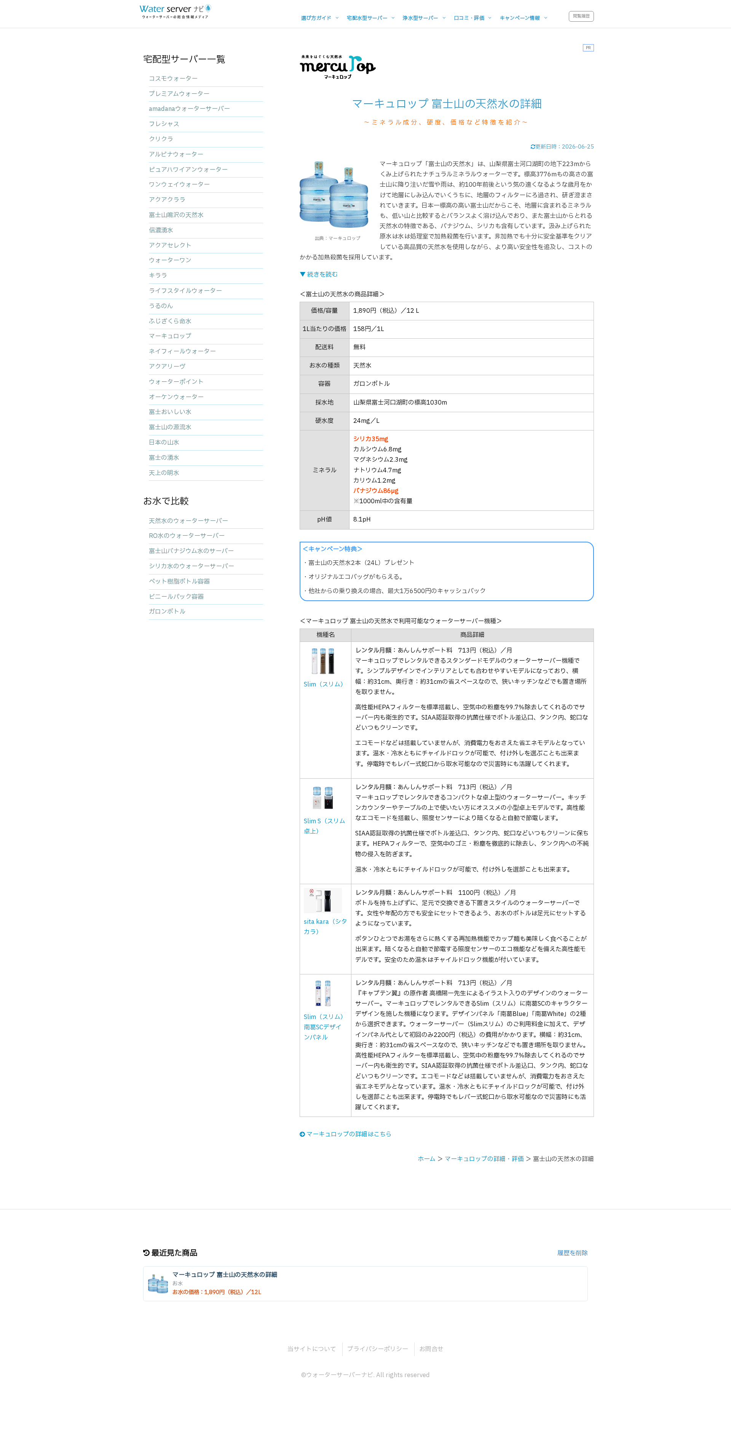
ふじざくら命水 (170, 321)
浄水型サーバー (420, 18)
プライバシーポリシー (377, 1349)
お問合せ (431, 1349)
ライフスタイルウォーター (185, 291)
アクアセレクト (170, 245)
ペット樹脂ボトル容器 (179, 581)
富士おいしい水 (170, 412)
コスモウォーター (173, 78)
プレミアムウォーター (179, 94)
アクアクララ (167, 200)
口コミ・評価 (469, 18)
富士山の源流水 (170, 427)
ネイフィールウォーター (182, 351)
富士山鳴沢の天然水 (176, 215)
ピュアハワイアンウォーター (188, 169)
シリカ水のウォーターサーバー (191, 566)
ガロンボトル (167, 611)
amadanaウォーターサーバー (189, 109)
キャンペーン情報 (520, 18)
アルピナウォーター (176, 154)
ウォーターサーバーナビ (339, 1375)
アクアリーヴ (167, 366)
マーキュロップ (170, 336)
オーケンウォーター (176, 397)
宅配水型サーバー (367, 18)
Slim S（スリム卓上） (324, 826)
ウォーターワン (170, 260)
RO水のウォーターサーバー (187, 536)
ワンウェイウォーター (179, 184)
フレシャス (164, 124)
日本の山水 (164, 442)
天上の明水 (164, 473)
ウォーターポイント (176, 382)
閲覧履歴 (581, 16)
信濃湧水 (161, 230)
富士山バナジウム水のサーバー (191, 551)
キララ (158, 275)
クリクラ (161, 139)
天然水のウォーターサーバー (188, 521)
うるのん (161, 306)
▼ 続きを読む (319, 274)
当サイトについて (311, 1349)
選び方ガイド (316, 18)
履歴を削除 (572, 1253)
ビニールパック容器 (176, 597)
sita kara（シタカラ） (325, 926)
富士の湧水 (164, 457)
